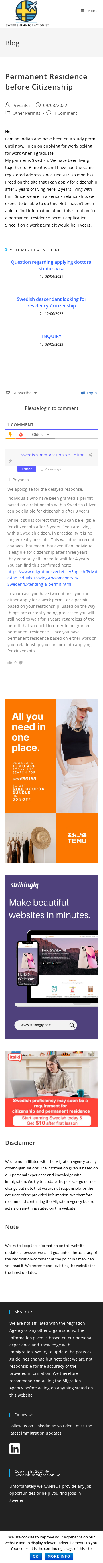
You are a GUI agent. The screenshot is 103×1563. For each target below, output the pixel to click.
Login (91, 393)
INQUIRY (51, 336)
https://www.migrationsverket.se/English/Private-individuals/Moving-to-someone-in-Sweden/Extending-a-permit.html (52, 578)
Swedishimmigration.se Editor (52, 455)
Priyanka (21, 105)
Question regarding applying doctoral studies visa (51, 265)
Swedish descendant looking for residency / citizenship (51, 302)
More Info (59, 1556)
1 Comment (65, 113)
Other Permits (26, 113)
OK (36, 1556)
